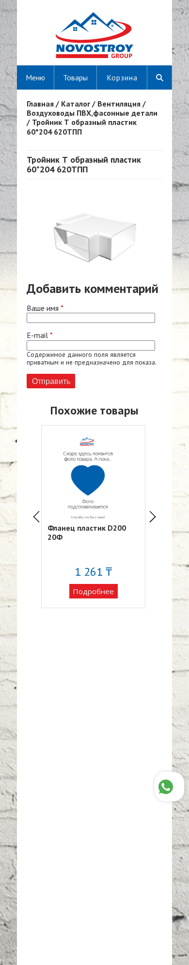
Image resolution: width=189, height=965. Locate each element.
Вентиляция (119, 103)
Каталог (75, 103)
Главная (40, 103)
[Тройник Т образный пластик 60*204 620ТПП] (94, 276)
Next (152, 516)
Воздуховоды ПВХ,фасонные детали (92, 113)
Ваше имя (45, 308)
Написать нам (169, 786)
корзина (122, 77)
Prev (36, 516)
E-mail (40, 335)
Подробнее (93, 591)
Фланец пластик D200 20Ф (86, 532)
